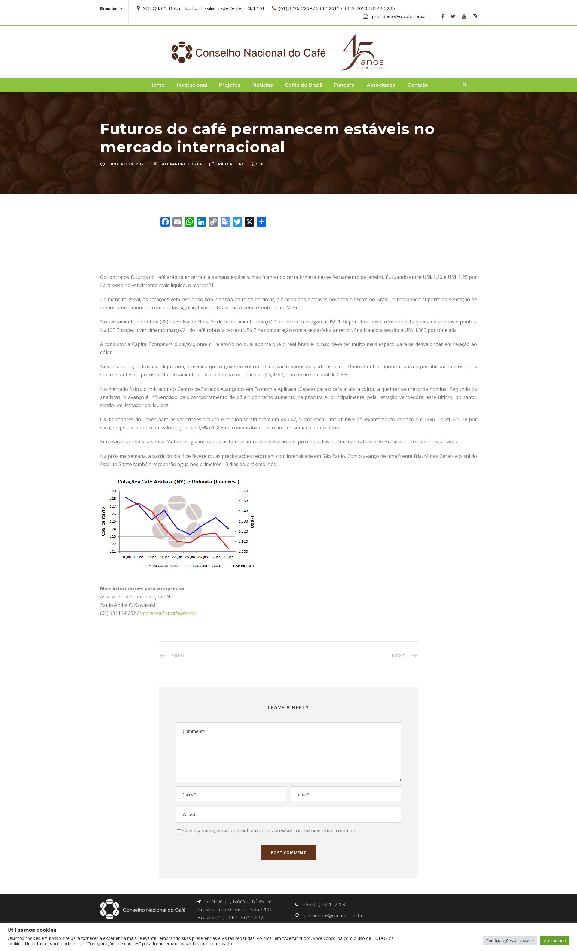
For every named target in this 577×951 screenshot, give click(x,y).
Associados (381, 85)
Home (157, 85)
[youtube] (464, 16)
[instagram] (475, 16)
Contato (418, 85)
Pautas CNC (231, 164)
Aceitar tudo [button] (555, 940)
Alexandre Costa (182, 164)
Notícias (262, 85)
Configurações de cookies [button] (510, 940)
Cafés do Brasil (303, 85)
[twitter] (453, 16)
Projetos (229, 85)
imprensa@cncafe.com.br (168, 613)
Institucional (192, 85)
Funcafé (344, 85)
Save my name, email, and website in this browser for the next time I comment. (270, 830)
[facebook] (442, 16)
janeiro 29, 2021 (127, 164)
